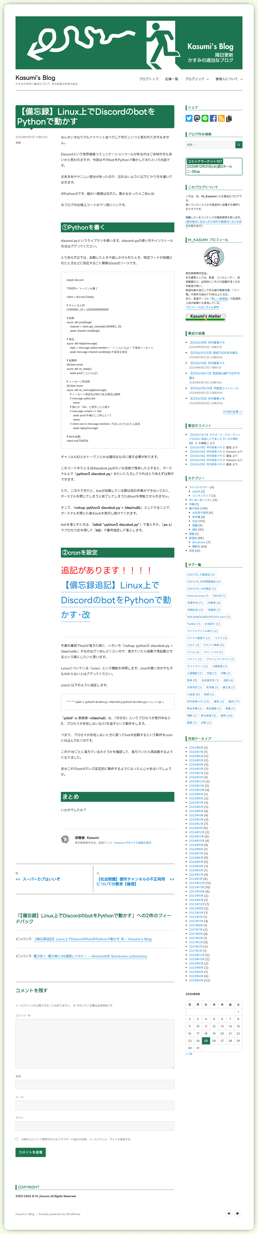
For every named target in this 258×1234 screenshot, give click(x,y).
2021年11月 (196, 921)
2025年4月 (196, 815)
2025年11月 (196, 786)
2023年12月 (197, 883)
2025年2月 (196, 824)
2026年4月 (196, 764)
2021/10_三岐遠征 (201, 574)
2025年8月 (196, 798)
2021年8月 (196, 925)
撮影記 (196, 546)
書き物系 (194, 508)
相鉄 (192, 716)
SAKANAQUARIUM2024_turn (209, 617)
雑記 (195, 530)
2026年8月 (196, 748)
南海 (192, 680)
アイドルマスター (199, 487)
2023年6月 (196, 900)
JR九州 (219, 596)
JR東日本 (195, 603)
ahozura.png (197, 596)
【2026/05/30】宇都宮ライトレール (214, 388)
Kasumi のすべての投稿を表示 (132, 843)
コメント (23, 1015)
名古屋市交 (210, 680)
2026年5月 (196, 760)
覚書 (18, 143)
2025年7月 (196, 803)
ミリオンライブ (201, 496)
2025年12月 (197, 781)
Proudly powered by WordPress (59, 1214)
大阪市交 (194, 687)
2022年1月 (196, 917)
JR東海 (214, 603)
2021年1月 (195, 951)
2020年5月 (196, 972)
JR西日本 (195, 610)
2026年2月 (196, 773)
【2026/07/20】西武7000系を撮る (213, 353)
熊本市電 (194, 708)
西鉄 (192, 723)
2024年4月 (196, 866)
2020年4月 (196, 976)
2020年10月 (197, 959)
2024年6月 (196, 858)
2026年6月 (196, 756)
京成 (211, 673)
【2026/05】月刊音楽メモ (207, 398)
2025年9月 (196, 794)
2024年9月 (196, 845)
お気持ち (212, 624)
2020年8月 (196, 968)
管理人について (227, 79)
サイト (20, 1118)
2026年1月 (196, 777)
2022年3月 (196, 913)
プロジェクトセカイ (220, 659)
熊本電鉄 (213, 708)
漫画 (191, 534)
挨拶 (209, 694)
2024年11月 (196, 836)
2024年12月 (196, 832)
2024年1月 (196, 879)
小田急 (193, 694)
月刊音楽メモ (198, 701)
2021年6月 (196, 934)
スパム (193, 652)
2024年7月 (196, 853)
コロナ (193, 645)
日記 (195, 521)
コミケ (220, 638)
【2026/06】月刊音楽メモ (207, 363)
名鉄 (228, 680)
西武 (227, 716)
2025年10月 (197, 790)
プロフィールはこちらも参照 (202, 307)
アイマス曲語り (198, 638)
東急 (219, 701)
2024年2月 (196, 875)
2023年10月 (197, 891)
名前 (18, 1076)
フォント (194, 659)
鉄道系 (193, 538)
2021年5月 (196, 938)
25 (206, 1041)
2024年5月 (196, 862)
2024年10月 (196, 841)
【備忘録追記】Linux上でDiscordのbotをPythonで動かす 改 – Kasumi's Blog (92, 939)
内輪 (191, 504)
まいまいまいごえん (200, 500)
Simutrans (199, 542)
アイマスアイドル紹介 (202, 631)
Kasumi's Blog (35, 77)
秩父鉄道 (208, 716)
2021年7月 (196, 930)
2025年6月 (196, 807)
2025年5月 (196, 811)
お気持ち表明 (200, 513)
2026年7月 (196, 752)
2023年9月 (196, 896)
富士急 (229, 687)
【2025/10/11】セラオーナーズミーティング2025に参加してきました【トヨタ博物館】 (214, 439)
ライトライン (197, 666)
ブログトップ (148, 79)
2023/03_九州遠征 (201, 589)
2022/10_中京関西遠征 (204, 582)
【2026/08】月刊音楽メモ (207, 342)
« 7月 (189, 1054)
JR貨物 (213, 610)
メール (20, 1097)
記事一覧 (171, 79)
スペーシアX (213, 652)
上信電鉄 (195, 673)
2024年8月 (196, 849)
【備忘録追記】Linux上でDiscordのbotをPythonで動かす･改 (116, 600)
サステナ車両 (214, 645)
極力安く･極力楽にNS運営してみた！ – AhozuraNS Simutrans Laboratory (90, 956)
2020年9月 (196, 963)
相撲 (230, 708)
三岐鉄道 (219, 666)
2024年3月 (196, 870)
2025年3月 (196, 819)
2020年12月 (197, 955)
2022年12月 (197, 904)
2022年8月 (196, 908)
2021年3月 (196, 942)
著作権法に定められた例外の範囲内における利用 (214, 224)
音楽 (191, 551)
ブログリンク (194, 79)
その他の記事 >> (232, 412)
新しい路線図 (219, 299)
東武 (234, 701)
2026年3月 (196, 769)
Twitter (193, 624)
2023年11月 (196, 887)
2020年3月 (196, 980)
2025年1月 (196, 828)
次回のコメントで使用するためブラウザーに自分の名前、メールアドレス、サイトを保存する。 (77, 1139)
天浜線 (212, 687)
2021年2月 (196, 946)
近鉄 (206, 723)
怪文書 (196, 517)
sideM (196, 491)
